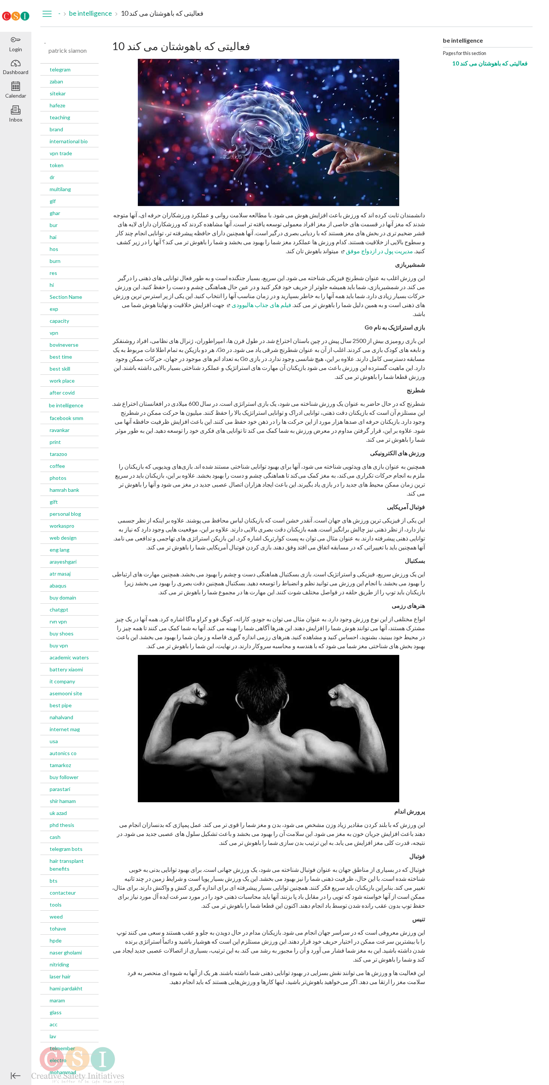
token (56, 165)
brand (56, 129)
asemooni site (66, 693)
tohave (58, 928)
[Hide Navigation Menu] (47, 13)
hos (54, 249)
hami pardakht (66, 988)
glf (53, 201)
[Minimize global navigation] (15, 1075)
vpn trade (61, 153)
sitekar (58, 93)
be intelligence (66, 405)
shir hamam (63, 801)
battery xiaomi (66, 669)
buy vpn (59, 645)
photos (58, 478)
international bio (69, 141)
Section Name (66, 297)
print (55, 442)
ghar (55, 213)
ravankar (59, 430)
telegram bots (66, 849)
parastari (60, 789)
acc (54, 1024)
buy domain (63, 597)
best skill (60, 368)
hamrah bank (64, 490)
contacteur (63, 892)
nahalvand (61, 717)
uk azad (58, 813)
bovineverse (64, 344)
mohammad (63, 1072)
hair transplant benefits (67, 865)
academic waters (69, 657)
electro (58, 1060)
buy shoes (62, 633)
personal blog (65, 514)
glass (56, 1012)
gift (54, 502)
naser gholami (66, 952)
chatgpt (59, 609)
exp (54, 309)
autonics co (63, 753)
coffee (57, 466)
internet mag (65, 729)
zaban (56, 81)
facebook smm (66, 418)
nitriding (59, 964)
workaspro (62, 525)
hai (53, 237)
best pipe (61, 705)
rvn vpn (58, 621)
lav (53, 1036)
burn (55, 261)
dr (52, 177)
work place (62, 380)
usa (54, 741)
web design (63, 537)
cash (55, 837)
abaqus (58, 585)
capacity (59, 321)
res (53, 273)
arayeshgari (63, 561)
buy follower (64, 777)
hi (52, 285)
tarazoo (58, 454)
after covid (62, 392)
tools (56, 904)
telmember (62, 1048)
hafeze (57, 105)
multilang (60, 189)
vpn (54, 333)
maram (57, 1000)
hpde (56, 940)
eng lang (59, 549)
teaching (60, 117)
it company (62, 681)
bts (54, 880)
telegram (60, 69)
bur (54, 225)
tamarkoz (60, 765)
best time (61, 356)
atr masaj (60, 573)
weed (56, 916)
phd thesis (62, 825)
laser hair (60, 976)
